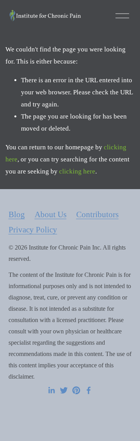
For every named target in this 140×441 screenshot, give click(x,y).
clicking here (77, 171)
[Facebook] (89, 390)
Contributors (97, 214)
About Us (50, 214)
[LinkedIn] (51, 390)
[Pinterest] (76, 390)
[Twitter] (64, 390)
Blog (17, 214)
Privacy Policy (33, 229)
